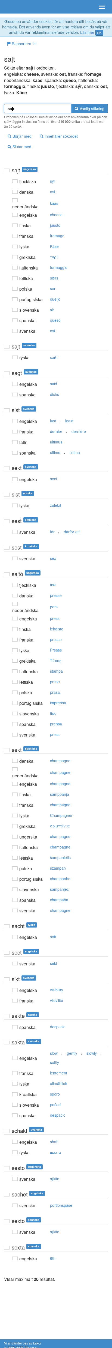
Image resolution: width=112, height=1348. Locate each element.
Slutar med (21, 146)
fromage (57, 235)
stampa (56, 671)
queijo (55, 299)
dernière (78, 431)
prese (55, 681)
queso (55, 320)
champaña (59, 899)
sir (52, 309)
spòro (55, 1094)
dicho (54, 394)
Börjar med (21, 136)
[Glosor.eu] (13, 7)
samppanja (59, 794)
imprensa (58, 702)
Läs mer (87, 32)
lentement (58, 1073)
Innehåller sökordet (60, 136)
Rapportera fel (23, 43)
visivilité (56, 1000)
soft (53, 936)
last (53, 420)
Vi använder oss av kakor (22, 1343)
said (53, 383)
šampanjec (59, 889)
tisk (53, 584)
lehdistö (56, 629)
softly (54, 1062)
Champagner (61, 815)
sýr (52, 181)
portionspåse (61, 1205)
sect (53, 478)
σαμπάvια (60, 825)
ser (52, 288)
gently (72, 1053)
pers (54, 606)
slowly (91, 1053)
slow (54, 1053)
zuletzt (55, 505)
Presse (56, 650)
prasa (55, 692)
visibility (56, 989)
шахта (55, 1152)
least (69, 420)
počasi (55, 1104)
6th (52, 1258)
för (52, 531)
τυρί (54, 256)
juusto (55, 225)
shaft (54, 1141)
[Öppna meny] (102, 6)
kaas (54, 203)
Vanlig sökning (91, 108)
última (75, 452)
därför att (72, 531)
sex (53, 558)
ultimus (56, 442)
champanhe (60, 878)
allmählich (58, 1083)
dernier (56, 431)
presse (56, 595)
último (55, 452)
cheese (56, 214)
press (55, 618)
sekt (53, 963)
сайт (54, 357)
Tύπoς (55, 660)
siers (54, 278)
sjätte (54, 1178)
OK (99, 32)
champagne (60, 760)
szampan (58, 868)
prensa (56, 723)
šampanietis (60, 857)
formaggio (58, 267)
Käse (54, 246)
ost (52, 191)
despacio (58, 1026)
